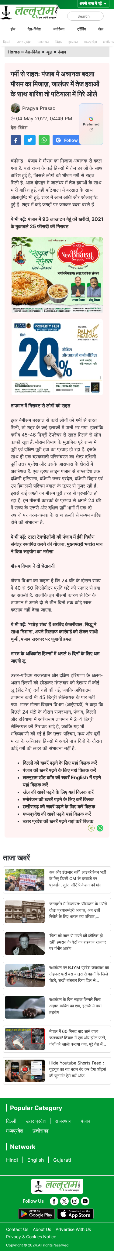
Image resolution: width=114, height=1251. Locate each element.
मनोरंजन (59, 29)
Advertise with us (73, 1229)
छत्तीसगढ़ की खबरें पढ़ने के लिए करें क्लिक (59, 807)
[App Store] (75, 1213)
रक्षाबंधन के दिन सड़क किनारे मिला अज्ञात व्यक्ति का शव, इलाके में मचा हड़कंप (75, 1006)
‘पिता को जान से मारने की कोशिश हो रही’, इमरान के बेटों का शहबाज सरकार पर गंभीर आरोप (77, 942)
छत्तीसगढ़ (41, 1131)
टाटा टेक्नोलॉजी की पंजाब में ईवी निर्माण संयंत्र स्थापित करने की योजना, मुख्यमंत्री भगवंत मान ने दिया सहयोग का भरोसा (56, 544)
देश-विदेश (34, 29)
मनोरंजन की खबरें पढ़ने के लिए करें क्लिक (58, 799)
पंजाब (62, 51)
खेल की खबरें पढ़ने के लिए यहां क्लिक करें (58, 792)
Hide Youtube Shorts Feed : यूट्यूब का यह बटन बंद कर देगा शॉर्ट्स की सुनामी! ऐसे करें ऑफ (77, 1069)
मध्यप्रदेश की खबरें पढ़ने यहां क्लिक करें (57, 814)
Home (14, 51)
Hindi (12, 1160)
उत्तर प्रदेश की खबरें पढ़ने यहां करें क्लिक (58, 821)
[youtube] (85, 1201)
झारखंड (73, 41)
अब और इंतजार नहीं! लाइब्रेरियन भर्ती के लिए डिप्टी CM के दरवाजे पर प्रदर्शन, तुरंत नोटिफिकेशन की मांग (77, 878)
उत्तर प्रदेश (24, 41)
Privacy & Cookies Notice (31, 1236)
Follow (71, 140)
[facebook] (54, 1201)
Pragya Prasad (39, 108)
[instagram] (74, 1201)
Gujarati (62, 1160)
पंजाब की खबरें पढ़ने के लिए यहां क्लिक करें (59, 770)
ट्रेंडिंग (81, 29)
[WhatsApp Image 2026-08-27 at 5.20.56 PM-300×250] (57, 393)
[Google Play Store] (36, 1213)
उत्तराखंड (43, 41)
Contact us (17, 1229)
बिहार (58, 41)
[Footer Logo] (57, 1186)
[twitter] (64, 1201)
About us (42, 1229)
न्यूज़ (49, 51)
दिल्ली (7, 41)
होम (13, 29)
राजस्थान (63, 1121)
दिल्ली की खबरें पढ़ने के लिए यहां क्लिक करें (60, 763)
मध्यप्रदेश (90, 41)
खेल (100, 29)
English (35, 1160)
